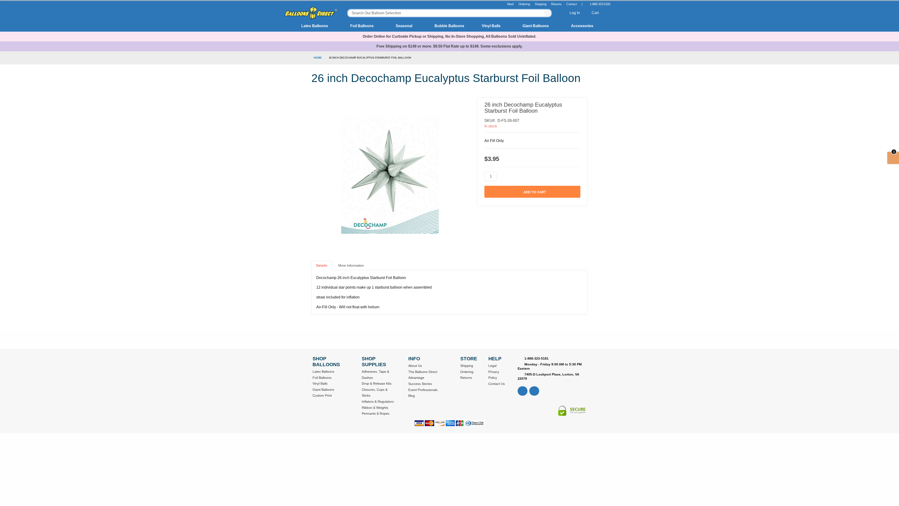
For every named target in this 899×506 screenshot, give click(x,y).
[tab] (321, 267)
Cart (596, 13)
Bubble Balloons (449, 26)
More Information (351, 265)
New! (510, 4)
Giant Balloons (536, 26)
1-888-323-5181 (600, 4)
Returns (556, 4)
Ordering (524, 4)
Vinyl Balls (491, 26)
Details (321, 265)
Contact (571, 4)
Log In (575, 13)
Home (317, 57)
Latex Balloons (314, 26)
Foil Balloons (362, 26)
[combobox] (449, 13)
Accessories (582, 26)
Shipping (540, 4)
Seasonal (404, 26)
